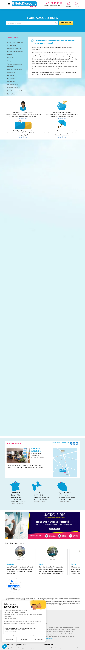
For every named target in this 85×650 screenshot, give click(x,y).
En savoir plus (48, 638)
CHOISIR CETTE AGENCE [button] (17, 503)
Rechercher (66, 23)
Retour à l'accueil (13, 37)
